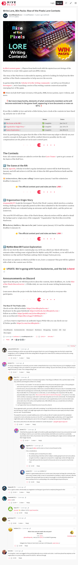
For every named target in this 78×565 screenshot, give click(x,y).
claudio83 (12, 497)
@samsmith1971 (9, 203)
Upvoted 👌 (17, 510)
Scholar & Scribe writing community (35, 83)
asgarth (29, 445)
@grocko (12, 169)
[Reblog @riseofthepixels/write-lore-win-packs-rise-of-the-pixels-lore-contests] (4, 339)
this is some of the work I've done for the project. (48, 395)
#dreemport (29, 330)
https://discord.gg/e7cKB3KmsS (30, 316)
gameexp (12, 518)
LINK (59, 186)
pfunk (11, 363)
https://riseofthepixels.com (37, 308)
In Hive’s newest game (11, 68)
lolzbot (17, 528)
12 (14, 339)
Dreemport (7, 86)
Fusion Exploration (12, 130)
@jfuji (17, 16)
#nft (60, 330)
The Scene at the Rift (13, 123)
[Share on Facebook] (16, 340)
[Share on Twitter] (19, 340)
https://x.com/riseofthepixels (28, 323)
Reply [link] (7, 339)
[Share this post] (25, 340)
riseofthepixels (15, 15)
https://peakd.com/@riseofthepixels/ (32, 313)
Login (53, 3)
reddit (41, 535)
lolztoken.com (71, 536)
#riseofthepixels (8, 330)
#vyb (64, 330)
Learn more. (56, 543)
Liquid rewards (33, 510)
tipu (16, 508)
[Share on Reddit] (21, 340)
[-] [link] (74, 349)
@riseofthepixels (28, 537)
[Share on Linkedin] (23, 340)
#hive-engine (7, 333)
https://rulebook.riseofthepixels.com (44, 311)
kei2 (10, 551)
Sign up (59, 3)
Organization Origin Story (15, 127)
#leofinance (38, 330)
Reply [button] (28, 358)
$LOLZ (41, 537)
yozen (29, 471)
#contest (54, 330)
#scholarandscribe (19, 330)
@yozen (65, 421)
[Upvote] (37, 336)
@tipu (9, 500)
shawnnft (11, 487)
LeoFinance (29, 15)
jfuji (16, 377)
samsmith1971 (13, 349)
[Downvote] (39, 336)
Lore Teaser (50, 157)
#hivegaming (47, 330)
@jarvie (61, 421)
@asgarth (56, 421)
